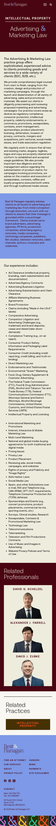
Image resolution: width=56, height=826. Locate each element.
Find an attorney (15, 760)
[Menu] (45, 4)
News (32, 764)
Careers (34, 760)
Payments (35, 769)
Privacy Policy (13, 773)
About (8, 769)
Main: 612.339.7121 (12, 793)
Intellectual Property (28, 18)
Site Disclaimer (39, 773)
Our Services (12, 764)
